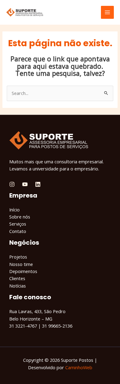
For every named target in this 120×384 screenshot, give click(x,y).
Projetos (18, 257)
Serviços (17, 224)
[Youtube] (25, 184)
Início (14, 209)
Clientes (17, 278)
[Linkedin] (38, 184)
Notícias (17, 286)
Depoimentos (23, 271)
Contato (17, 231)
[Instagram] (12, 184)
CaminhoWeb (78, 367)
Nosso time (21, 264)
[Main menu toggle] (107, 12)
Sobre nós (19, 217)
